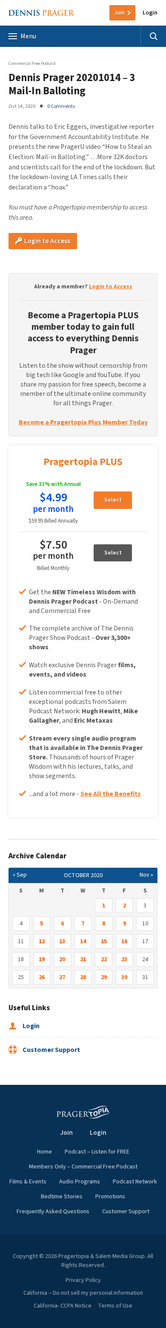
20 (62, 959)
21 (83, 959)
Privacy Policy (83, 1280)
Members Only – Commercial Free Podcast (83, 1166)
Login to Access (46, 241)
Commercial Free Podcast (32, 63)
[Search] (153, 36)
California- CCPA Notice (63, 1306)
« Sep (20, 875)
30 (124, 977)
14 (83, 941)
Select (113, 500)
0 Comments (61, 106)
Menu (28, 36)
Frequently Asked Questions (53, 1211)
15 (104, 941)
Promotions (110, 1196)
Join (119, 13)
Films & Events (27, 1181)
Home (44, 1152)
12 (42, 941)
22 (104, 959)
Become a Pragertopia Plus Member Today (83, 422)
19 (42, 959)
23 (124, 959)
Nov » (146, 875)
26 (42, 977)
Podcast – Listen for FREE (97, 1152)
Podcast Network (135, 1181)
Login (150, 13)
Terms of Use (115, 1306)
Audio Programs (79, 1181)
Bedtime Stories (62, 1196)
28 (83, 977)
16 (124, 941)
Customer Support (50, 1050)
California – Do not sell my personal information (83, 1293)
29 (104, 977)
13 (62, 941)
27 (62, 977)
